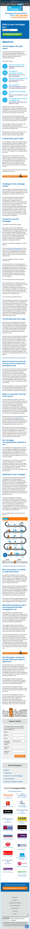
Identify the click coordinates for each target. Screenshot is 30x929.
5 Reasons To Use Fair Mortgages (13, 776)
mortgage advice (16, 418)
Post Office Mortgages (8, 847)
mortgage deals (17, 249)
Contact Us (15, 900)
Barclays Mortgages (22, 797)
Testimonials (8, 773)
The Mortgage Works (22, 830)
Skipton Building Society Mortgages (22, 858)
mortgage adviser (16, 248)
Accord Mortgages (8, 798)
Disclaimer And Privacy (15, 903)
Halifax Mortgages (22, 813)
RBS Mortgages (22, 849)
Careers (15, 913)
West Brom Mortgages (8, 872)
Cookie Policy (15, 908)
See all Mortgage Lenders (15, 791)
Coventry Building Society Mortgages (22, 806)
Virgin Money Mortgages (22, 866)
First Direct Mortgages (8, 814)
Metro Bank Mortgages (8, 830)
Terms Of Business (15, 905)
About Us (6, 770)
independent (8, 248)
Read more (13, 4)
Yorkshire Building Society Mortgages (22, 875)
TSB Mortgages (7, 863)
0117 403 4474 (22, 15)
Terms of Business (9, 778)
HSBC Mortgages (8, 822)
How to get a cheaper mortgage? (13, 781)
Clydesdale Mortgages (8, 806)
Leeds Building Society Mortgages (22, 822)
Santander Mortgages (8, 856)
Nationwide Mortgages (8, 839)
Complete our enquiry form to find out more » (14, 357)
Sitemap (15, 911)
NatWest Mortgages (22, 838)
